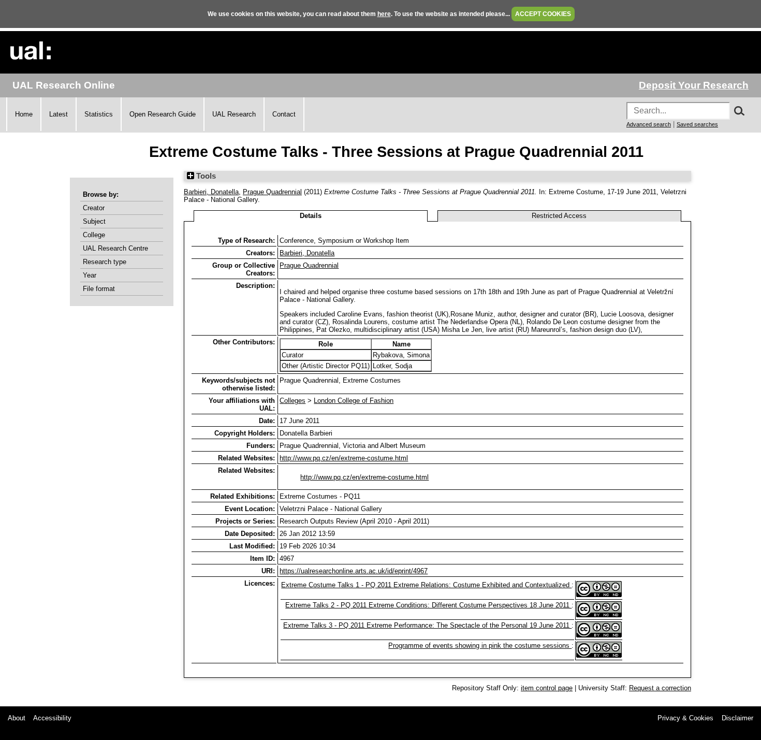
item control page (547, 688)
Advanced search (648, 124)
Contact (284, 114)
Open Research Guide (162, 114)
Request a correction (660, 688)
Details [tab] (310, 216)
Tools (205, 176)
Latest (58, 114)
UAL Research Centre (115, 248)
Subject (94, 221)
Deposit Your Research (694, 85)
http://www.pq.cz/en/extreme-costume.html (344, 458)
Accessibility (52, 718)
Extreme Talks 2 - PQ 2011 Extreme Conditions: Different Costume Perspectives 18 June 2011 (428, 605)
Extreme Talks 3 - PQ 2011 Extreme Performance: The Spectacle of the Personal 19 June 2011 (427, 625)
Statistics (98, 114)
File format (99, 289)
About (16, 718)
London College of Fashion (353, 400)
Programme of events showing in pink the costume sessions (480, 645)
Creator (94, 208)
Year (89, 275)
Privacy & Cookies (685, 718)
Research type (104, 262)
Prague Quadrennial (272, 192)
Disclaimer (737, 718)
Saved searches (697, 124)
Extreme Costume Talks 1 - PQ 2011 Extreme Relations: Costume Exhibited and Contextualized (426, 585)
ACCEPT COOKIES (543, 14)
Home (24, 114)
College (94, 235)
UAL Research (234, 114)
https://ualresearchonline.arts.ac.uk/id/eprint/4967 (354, 571)
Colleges (292, 400)
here (384, 14)
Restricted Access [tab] (559, 216)
